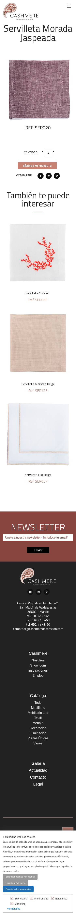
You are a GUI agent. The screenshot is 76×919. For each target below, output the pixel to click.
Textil (38, 718)
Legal (38, 784)
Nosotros (38, 660)
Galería (38, 763)
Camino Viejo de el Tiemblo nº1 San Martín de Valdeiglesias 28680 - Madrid (38, 607)
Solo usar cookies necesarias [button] (20, 876)
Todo (38, 702)
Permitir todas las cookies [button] (18, 889)
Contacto (38, 777)
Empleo (38, 675)
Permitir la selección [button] (15, 883)
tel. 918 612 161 (38, 615)
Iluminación (38, 733)
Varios (38, 743)
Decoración (38, 728)
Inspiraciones (38, 670)
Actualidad (38, 770)
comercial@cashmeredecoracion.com (38, 628)
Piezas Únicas (38, 738)
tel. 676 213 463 (38, 620)
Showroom (38, 665)
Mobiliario (38, 707)
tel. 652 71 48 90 (38, 624)
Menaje (38, 723)
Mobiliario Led (38, 713)
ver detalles (13, 908)
